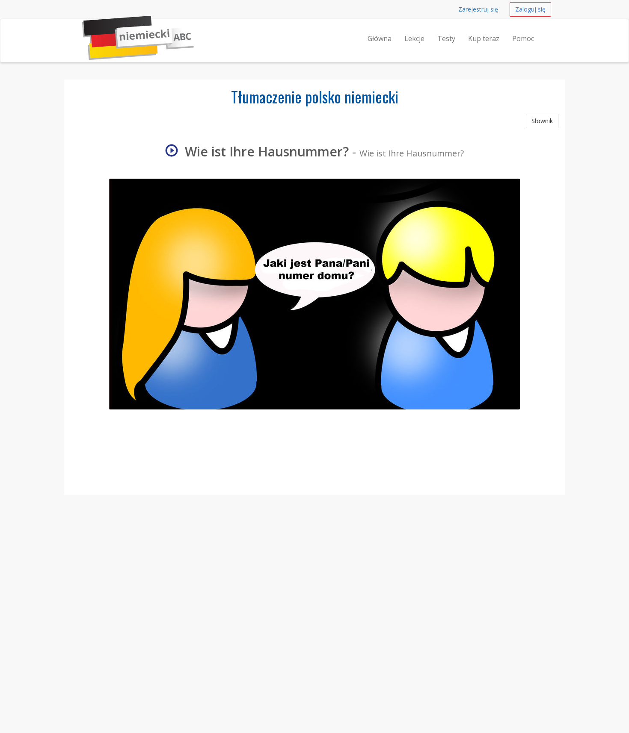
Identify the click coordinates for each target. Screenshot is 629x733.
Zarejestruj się (478, 9)
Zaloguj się (530, 9)
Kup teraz (483, 38)
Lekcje (414, 38)
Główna (380, 38)
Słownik (542, 121)
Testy (446, 38)
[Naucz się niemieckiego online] (82, 30)
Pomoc (523, 38)
